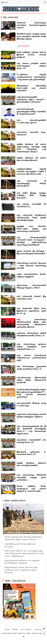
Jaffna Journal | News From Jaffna (18, 633)
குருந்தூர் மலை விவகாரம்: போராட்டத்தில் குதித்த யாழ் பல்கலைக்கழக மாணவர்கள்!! (31, 228)
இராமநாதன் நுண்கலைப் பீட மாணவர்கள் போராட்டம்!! (31, 453)
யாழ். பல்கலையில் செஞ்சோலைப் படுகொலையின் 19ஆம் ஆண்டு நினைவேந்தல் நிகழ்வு (31, 217)
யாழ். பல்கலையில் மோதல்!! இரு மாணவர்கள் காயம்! (31, 297)
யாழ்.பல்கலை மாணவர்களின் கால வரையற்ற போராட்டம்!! (31, 440)
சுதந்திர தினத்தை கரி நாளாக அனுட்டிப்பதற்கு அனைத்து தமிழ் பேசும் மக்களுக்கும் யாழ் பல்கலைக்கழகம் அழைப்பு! (31, 148)
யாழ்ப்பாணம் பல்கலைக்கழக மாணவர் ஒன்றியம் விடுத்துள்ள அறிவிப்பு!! (31, 415)
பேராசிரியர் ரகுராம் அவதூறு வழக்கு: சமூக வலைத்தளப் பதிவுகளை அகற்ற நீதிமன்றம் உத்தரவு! (31, 36)
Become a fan (42, 9)
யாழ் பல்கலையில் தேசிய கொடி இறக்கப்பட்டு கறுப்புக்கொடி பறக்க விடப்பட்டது (31, 310)
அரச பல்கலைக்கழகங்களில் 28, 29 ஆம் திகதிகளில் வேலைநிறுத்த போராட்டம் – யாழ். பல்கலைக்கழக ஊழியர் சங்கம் (31, 430)
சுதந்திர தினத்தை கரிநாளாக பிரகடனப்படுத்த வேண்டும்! (31, 464)
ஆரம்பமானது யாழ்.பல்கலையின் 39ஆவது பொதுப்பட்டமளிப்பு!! (31, 286)
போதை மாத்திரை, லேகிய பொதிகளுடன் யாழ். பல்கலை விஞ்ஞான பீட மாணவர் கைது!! (31, 488)
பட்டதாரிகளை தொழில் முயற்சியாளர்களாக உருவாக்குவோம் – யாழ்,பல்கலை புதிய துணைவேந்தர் (31, 77)
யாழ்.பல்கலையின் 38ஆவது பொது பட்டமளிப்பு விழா (31, 404)
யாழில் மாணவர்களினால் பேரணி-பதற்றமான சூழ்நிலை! (31, 275)
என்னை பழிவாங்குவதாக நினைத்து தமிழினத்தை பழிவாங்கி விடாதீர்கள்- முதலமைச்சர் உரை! (23, 538)
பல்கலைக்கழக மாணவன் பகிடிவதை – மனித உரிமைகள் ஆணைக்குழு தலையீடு (31, 265)
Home (7, 629)
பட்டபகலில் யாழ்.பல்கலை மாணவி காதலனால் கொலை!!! (23, 532)
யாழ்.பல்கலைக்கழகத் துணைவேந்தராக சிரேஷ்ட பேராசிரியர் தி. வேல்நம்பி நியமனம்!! (31, 111)
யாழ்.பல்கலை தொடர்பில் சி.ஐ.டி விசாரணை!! (31, 133)
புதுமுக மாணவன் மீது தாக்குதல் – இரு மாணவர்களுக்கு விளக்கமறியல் (31, 252)
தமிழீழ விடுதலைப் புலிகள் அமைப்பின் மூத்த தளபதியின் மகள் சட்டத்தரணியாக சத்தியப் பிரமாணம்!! (21, 570)
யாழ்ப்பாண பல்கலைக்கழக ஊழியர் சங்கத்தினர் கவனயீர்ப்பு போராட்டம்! (31, 334)
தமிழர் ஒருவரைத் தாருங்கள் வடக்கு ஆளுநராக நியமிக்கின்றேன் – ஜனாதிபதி (22, 561)
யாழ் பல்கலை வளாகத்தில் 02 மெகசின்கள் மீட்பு (31, 205)
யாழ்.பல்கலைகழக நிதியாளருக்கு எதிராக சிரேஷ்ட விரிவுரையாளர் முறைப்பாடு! (31, 380)
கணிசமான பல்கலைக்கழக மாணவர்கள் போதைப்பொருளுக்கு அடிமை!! (31, 25)
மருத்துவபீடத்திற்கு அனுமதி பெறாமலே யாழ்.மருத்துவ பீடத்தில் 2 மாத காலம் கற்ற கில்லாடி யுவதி (31, 171)
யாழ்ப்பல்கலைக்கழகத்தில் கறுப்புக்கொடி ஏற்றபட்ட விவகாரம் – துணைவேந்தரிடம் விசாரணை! (31, 99)
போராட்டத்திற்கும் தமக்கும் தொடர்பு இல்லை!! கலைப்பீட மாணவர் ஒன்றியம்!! (31, 54)
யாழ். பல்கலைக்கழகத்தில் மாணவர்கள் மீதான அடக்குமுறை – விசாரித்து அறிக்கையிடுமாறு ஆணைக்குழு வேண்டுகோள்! (31, 241)
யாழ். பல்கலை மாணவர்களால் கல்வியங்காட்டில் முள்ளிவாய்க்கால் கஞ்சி (31, 357)
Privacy (15, 629)
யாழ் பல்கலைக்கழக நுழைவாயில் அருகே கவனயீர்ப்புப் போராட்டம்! (31, 367)
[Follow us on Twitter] (44, 628)
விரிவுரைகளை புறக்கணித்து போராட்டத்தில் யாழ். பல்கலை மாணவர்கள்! (31, 88)
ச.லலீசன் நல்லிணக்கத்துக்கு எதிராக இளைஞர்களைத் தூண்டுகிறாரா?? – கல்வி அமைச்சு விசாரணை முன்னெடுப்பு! (31, 393)
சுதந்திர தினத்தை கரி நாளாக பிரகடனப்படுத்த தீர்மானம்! (31, 158)
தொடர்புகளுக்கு (26, 629)
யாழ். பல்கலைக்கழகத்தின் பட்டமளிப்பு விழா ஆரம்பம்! (31, 121)
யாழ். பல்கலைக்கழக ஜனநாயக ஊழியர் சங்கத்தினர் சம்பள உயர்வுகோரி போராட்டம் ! (31, 346)
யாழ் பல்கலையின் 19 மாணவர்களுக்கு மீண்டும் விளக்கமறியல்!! (31, 183)
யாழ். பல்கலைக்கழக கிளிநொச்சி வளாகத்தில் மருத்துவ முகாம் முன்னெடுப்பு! (31, 477)
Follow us (34, 9)
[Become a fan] (44, 633)
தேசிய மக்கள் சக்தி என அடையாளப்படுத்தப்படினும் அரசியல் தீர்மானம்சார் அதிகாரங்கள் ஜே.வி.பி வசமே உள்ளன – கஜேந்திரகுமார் (24, 553)
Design (34, 633)
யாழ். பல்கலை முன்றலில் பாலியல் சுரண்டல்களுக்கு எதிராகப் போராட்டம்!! (31, 66)
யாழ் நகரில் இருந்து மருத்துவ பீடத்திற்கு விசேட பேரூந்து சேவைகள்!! (31, 195)
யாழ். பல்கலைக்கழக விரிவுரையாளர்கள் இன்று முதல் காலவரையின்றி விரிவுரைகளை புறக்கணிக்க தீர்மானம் (31, 323)
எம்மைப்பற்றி (39, 629)
